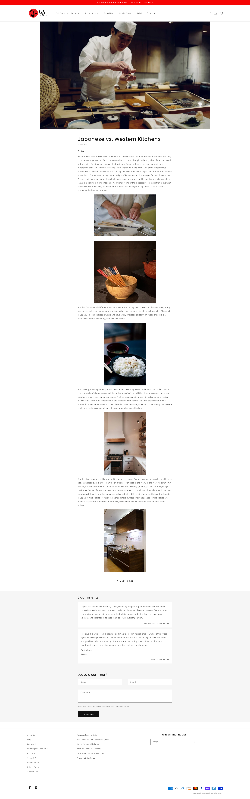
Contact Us (32, 758)
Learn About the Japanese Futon (91, 753)
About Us (31, 735)
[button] (61, 13)
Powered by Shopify (216, 793)
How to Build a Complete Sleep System (93, 739)
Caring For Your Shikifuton (88, 744)
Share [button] (83, 151)
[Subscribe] (194, 742)
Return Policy (33, 762)
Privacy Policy (33, 767)
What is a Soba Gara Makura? (89, 748)
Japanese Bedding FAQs (87, 735)
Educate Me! (32, 744)
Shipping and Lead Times (37, 748)
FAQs (29, 739)
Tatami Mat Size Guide (86, 758)
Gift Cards (31, 753)
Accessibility (32, 771)
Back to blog (126, 580)
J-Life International (204, 793)
